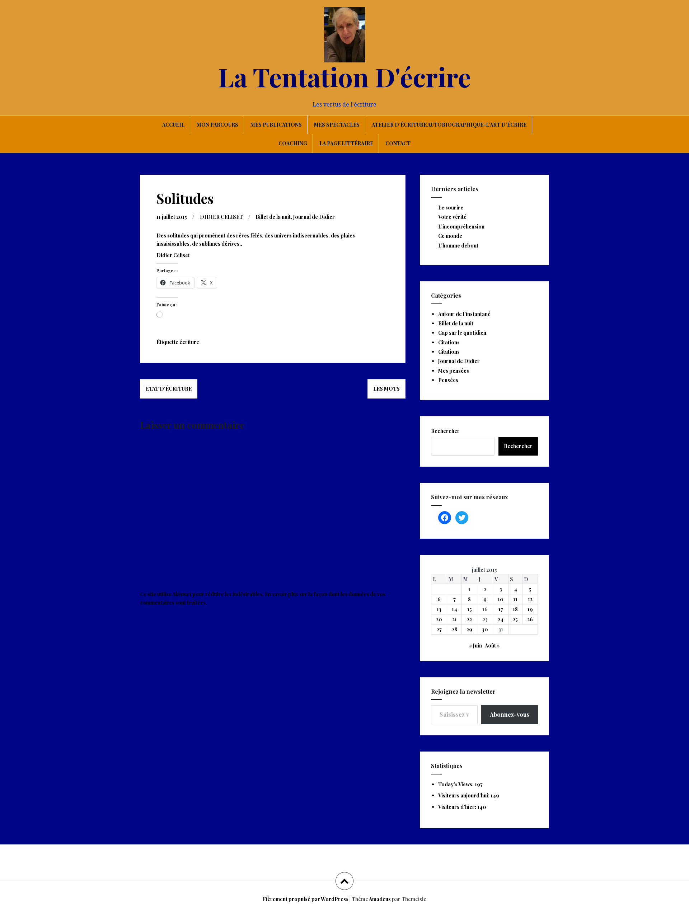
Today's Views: (456, 784)
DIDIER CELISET (221, 216)
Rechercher (445, 431)
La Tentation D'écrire (344, 76)
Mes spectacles (337, 124)
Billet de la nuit (273, 216)
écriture (189, 342)
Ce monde (450, 235)
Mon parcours (217, 124)
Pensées (448, 380)
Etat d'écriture (169, 388)
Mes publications (276, 124)
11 (515, 599)
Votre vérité (452, 216)
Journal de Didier (314, 216)
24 (500, 619)
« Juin (475, 645)
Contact (398, 143)
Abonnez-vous (509, 714)
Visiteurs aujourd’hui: (464, 795)
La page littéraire (346, 143)
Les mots (386, 388)
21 (454, 619)
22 (469, 619)
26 (530, 619)
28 (454, 629)
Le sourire (450, 207)
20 (439, 619)
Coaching (292, 143)
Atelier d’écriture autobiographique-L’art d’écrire (449, 124)
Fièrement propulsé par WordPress (305, 899)
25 (515, 619)
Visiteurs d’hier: (457, 807)
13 (439, 609)
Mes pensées (453, 370)
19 (530, 609)
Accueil (173, 124)
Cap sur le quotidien (462, 332)
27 (439, 629)
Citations (449, 342)
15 (469, 609)
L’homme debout (458, 245)
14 (454, 609)
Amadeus (380, 899)
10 (500, 599)
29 (469, 629)
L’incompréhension (461, 226)
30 (485, 629)
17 (500, 609)
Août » (492, 645)
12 (530, 599)
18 (515, 609)
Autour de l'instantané (464, 314)
